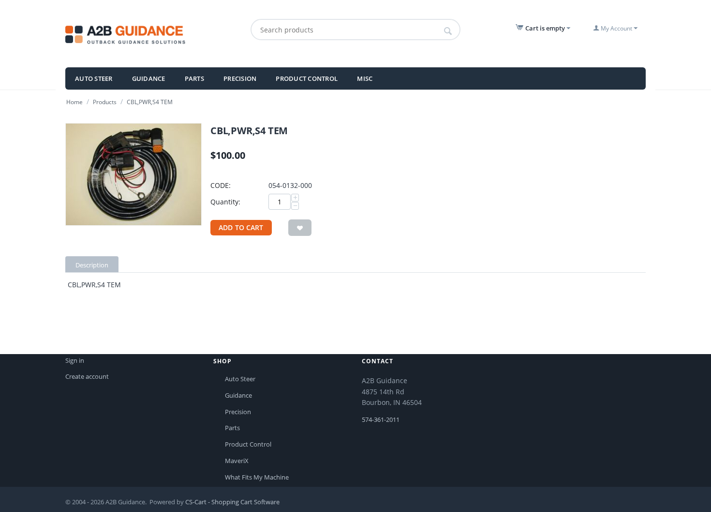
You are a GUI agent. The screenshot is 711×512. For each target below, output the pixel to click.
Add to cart (241, 227)
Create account (87, 376)
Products (105, 102)
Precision (239, 78)
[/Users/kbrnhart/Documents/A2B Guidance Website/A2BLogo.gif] (147, 33)
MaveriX (237, 460)
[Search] (448, 31)
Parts (194, 78)
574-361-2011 (381, 419)
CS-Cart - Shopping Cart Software (232, 501)
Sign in (74, 360)
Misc (364, 78)
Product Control (307, 78)
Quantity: (225, 201)
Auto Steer (94, 78)
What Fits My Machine (257, 477)
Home (74, 102)
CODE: (220, 185)
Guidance (148, 78)
